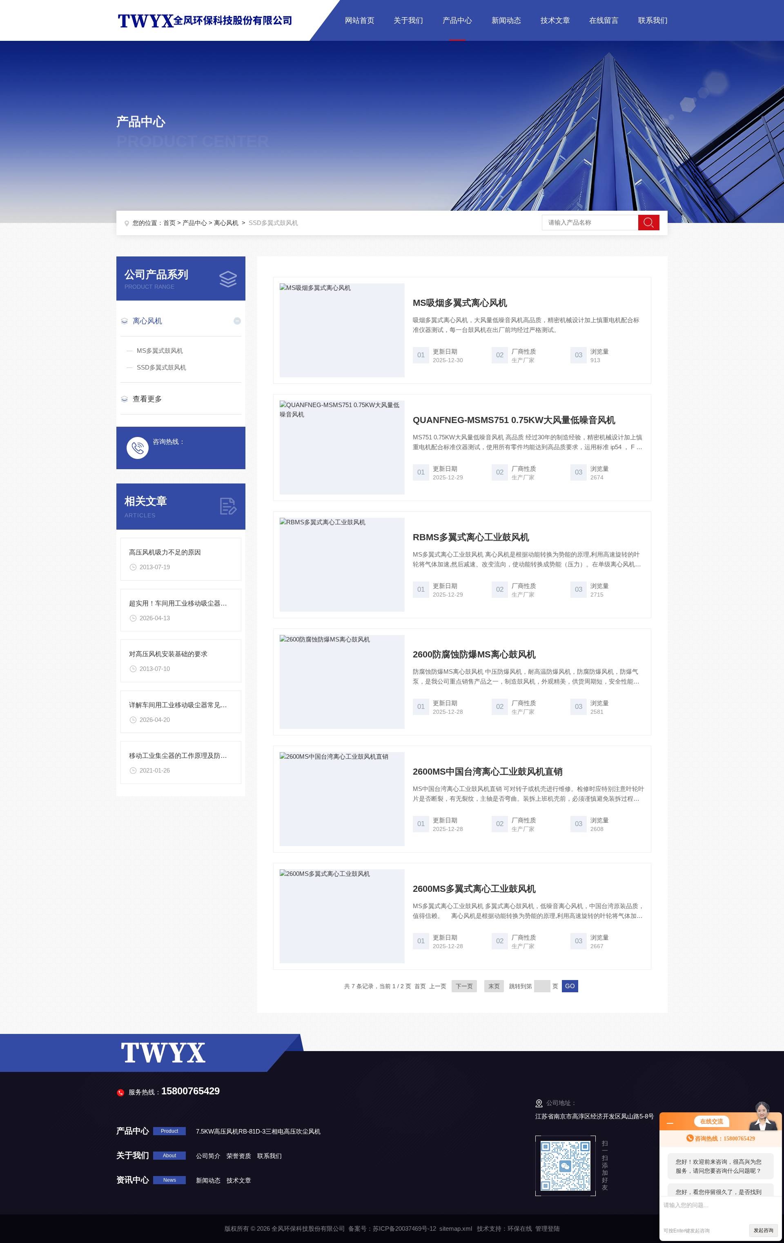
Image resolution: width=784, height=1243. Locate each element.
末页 (494, 986)
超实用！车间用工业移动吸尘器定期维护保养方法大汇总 (210, 603)
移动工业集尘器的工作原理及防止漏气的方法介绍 (201, 755)
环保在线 (520, 1228)
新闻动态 (506, 20)
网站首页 (359, 20)
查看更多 (147, 399)
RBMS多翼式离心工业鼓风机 (471, 537)
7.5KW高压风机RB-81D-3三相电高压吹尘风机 (258, 1131)
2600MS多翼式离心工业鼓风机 (474, 889)
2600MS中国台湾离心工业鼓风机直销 (488, 771)
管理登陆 (547, 1228)
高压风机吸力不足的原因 (165, 552)
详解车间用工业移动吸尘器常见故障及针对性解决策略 (207, 705)
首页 (169, 222)
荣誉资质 (239, 1155)
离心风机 (226, 222)
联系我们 (653, 20)
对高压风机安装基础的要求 (168, 653)
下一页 (464, 986)
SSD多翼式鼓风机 (161, 367)
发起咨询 (763, 1230)
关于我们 (408, 20)
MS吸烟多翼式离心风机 (460, 303)
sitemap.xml (455, 1228)
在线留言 (604, 20)
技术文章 (555, 20)
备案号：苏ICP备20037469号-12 (392, 1228)
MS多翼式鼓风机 (160, 350)
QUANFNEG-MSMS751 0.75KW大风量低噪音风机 (514, 420)
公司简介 (208, 1155)
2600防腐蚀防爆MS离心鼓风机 (474, 654)
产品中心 (457, 20)
